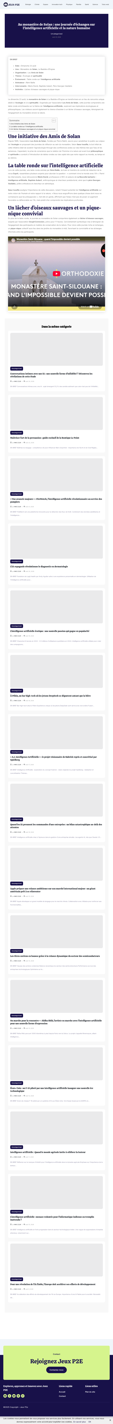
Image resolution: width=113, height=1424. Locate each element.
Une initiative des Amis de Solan (23, 124)
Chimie (37, 4)
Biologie (28, 4)
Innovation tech (57, 4)
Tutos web (105, 4)
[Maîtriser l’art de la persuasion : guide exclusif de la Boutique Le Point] (56, 413)
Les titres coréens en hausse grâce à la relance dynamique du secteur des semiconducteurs (55, 956)
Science (95, 4)
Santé (87, 4)
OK (89, 1422)
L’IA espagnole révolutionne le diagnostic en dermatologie (39, 566)
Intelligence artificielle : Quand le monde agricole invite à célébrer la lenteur (48, 1152)
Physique (69, 4)
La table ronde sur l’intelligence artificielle (27, 126)
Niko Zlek (17, 381)
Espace (45, 4)
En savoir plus (79, 1422)
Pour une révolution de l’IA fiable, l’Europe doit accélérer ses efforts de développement (52, 1284)
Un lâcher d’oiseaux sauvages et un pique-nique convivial (33, 129)
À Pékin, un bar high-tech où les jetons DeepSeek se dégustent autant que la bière (50, 695)
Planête (78, 4)
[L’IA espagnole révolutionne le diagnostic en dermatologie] (56, 542)
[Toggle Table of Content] (52, 120)
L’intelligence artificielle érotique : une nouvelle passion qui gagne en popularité (49, 631)
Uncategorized (17, 368)
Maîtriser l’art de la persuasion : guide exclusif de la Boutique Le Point (44, 437)
